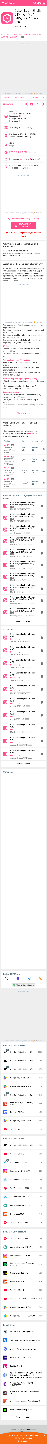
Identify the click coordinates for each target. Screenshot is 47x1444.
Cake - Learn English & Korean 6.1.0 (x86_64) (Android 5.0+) (22, 610)
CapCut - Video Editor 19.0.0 (21, 1069)
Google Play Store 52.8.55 (20, 1307)
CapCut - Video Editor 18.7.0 (21, 1095)
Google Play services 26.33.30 (22, 1316)
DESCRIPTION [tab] (33, 98)
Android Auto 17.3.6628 (19, 1162)
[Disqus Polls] (23, 806)
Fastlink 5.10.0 (16, 1366)
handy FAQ (31, 433)
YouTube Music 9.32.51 (19, 1222)
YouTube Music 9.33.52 (19, 1188)
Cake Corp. (22, 26)
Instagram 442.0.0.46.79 (20, 1171)
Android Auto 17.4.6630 (19, 1197)
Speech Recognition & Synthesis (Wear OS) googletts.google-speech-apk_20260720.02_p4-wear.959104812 (26, 1375)
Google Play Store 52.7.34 (20, 1086)
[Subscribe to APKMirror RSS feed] (40, 980)
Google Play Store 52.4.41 (20, 1078)
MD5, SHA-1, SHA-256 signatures (22, 152)
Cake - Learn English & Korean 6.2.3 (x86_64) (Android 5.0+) (22, 515)
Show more (22, 413)
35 (21, 159)
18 (20, 116)
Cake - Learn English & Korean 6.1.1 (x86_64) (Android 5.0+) (22, 598)
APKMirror (10, 3)
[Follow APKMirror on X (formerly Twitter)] (6, 980)
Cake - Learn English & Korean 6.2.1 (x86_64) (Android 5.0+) (22, 539)
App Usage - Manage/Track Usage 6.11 (26, 1401)
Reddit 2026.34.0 (17, 1281)
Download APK (25, 225)
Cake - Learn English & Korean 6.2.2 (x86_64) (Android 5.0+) (22, 527)
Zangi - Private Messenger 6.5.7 (23, 1349)
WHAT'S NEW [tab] (19, 98)
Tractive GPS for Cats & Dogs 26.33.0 (25, 1340)
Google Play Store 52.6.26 (20, 1121)
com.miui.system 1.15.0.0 (20, 1205)
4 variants (16, 639)
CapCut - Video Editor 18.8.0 (21, 1052)
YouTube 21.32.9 (17, 1290)
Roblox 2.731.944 (17, 1112)
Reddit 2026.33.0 (17, 1214)
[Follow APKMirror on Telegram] (29, 980)
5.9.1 (41, 35)
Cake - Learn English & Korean (24, 35)
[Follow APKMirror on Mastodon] (17, 980)
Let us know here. (29, 1430)
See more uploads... (23, 621)
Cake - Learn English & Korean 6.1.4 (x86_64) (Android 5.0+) (22, 562)
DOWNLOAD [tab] (7, 98)
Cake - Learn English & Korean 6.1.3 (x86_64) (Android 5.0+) (22, 574)
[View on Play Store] (31, 104)
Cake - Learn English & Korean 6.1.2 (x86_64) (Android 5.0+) (22, 586)
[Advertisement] (23, 68)
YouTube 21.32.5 (17, 1129)
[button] (26, 104)
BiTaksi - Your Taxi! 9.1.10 (20, 1357)
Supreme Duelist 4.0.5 (19, 1273)
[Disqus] (23, 871)
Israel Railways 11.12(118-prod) (23, 1332)
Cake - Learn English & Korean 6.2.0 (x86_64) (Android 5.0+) (22, 551)
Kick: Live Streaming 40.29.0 (21, 1410)
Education (8, 104)
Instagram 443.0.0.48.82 (20, 1256)
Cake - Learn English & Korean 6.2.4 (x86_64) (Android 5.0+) (22, 503)
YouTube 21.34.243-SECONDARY (23, 1299)
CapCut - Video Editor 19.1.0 (21, 1061)
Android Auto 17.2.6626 (19, 1179)
